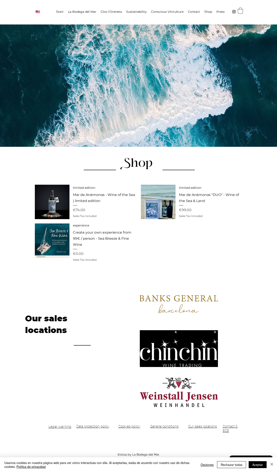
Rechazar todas (231, 464)
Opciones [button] (207, 464)
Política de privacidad (31, 466)
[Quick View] (52, 202)
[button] (240, 10)
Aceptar (257, 464)
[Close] (271, 465)
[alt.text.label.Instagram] (234, 12)
